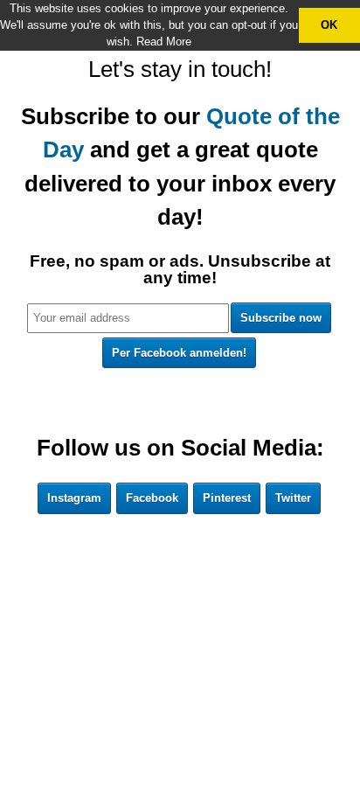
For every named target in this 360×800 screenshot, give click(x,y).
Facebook (152, 497)
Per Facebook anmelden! (179, 352)
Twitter (293, 497)
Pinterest (227, 497)
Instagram (74, 497)
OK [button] (329, 24)
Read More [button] (163, 41)
